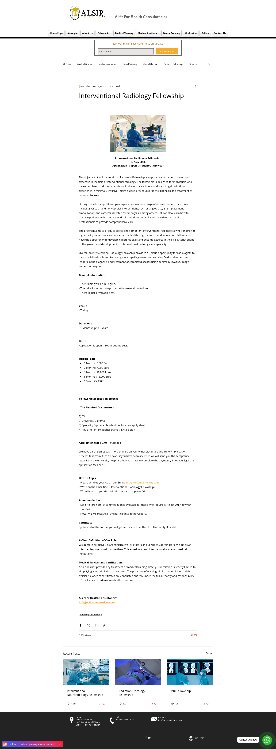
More (191, 64)
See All (209, 653)
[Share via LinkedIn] (96, 625)
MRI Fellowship (181, 691)
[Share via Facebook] (80, 625)
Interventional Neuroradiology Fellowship (85, 693)
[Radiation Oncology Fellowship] (138, 672)
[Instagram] (146, 737)
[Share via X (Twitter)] (88, 625)
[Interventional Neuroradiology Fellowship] (86, 672)
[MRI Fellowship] (190, 672)
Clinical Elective (150, 64)
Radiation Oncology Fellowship (132, 693)
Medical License (84, 64)
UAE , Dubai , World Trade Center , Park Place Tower (88, 723)
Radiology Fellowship (91, 614)
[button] (209, 64)
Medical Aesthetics (107, 64)
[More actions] (195, 86)
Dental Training (130, 64)
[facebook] (149, 738)
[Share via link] (103, 625)
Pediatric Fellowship (173, 64)
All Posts (67, 64)
